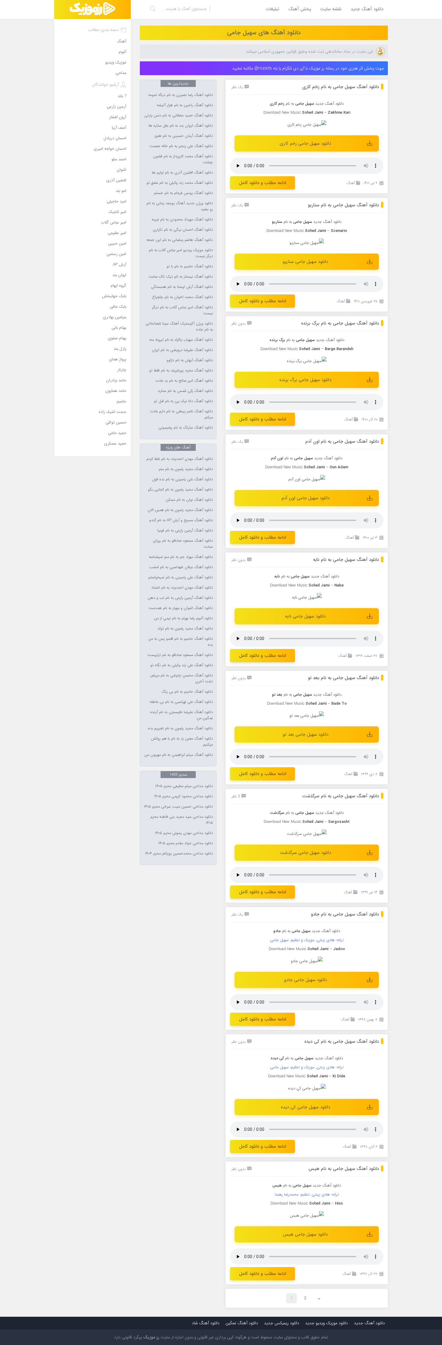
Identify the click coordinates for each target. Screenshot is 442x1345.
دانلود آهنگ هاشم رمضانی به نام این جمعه (179, 240)
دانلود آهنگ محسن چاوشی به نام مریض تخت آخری (181, 678)
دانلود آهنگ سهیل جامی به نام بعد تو (343, 678)
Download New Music (279, 349)
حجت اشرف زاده (112, 412)
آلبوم (122, 52)
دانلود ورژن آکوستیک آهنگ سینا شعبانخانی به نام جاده (179, 327)
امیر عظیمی (117, 233)
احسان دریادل (114, 138)
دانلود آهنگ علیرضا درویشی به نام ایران (182, 350)
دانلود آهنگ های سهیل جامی (264, 32)
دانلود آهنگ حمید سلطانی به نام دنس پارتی (178, 115)
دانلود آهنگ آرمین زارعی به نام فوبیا (185, 531)
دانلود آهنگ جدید (367, 9)
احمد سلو (119, 159)
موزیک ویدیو (115, 62)
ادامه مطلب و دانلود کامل (262, 182)
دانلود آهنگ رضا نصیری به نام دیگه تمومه (180, 95)
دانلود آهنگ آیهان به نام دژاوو (190, 360)
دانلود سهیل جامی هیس (305, 1234)
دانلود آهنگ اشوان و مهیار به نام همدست (181, 608)
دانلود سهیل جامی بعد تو (305, 734)
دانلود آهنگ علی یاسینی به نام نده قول (182, 479)
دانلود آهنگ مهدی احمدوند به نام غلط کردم (179, 459)
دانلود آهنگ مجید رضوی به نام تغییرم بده (180, 728)
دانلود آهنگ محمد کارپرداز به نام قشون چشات (183, 159)
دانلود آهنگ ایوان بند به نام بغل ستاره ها (181, 126)
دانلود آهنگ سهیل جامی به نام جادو (345, 914)
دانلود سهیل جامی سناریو (305, 261)
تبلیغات (272, 9)
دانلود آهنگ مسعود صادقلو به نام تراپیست (180, 655)
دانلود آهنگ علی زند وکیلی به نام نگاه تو (181, 665)
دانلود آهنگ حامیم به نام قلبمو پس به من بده (180, 642)
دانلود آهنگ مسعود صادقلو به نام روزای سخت (183, 544)
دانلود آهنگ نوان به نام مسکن (189, 500)
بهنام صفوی (117, 338)
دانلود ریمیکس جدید (281, 1323)
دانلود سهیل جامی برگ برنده (305, 379)
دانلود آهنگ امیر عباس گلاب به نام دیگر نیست (182, 310)
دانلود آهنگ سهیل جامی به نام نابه (346, 559)
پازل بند (120, 349)
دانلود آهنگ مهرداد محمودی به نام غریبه (182, 220)
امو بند (121, 191)
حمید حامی (117, 433)
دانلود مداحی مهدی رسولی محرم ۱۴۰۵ (184, 833)
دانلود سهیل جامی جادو (305, 979)
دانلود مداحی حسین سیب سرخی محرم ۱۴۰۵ (178, 807)
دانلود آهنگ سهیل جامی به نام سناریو (343, 205)
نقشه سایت (331, 9)
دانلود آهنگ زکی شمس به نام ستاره (185, 391)
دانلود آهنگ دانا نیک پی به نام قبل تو (183, 401)
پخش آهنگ (299, 9)
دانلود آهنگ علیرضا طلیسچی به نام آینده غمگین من (181, 715)
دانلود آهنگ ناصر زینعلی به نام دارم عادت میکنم (181, 414)
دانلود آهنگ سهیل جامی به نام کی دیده (341, 1041)
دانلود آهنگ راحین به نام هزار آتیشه (185, 105)
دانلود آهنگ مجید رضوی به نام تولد (185, 629)
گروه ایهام (118, 285)
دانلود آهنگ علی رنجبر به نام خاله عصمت (181, 146)
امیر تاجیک (117, 212)
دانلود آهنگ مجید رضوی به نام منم (186, 469)
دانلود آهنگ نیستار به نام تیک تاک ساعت (181, 277)
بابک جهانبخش (114, 296)
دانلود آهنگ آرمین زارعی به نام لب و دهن (180, 598)
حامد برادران (116, 380)
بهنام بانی (119, 328)
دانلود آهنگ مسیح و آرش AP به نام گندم (181, 520)
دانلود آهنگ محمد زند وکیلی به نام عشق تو (179, 183)
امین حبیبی (117, 243)
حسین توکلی (116, 422)
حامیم (121, 401)
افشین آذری (116, 180)
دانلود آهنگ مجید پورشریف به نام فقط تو (181, 371)
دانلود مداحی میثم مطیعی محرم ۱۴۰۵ (184, 786)
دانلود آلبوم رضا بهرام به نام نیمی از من (183, 618)
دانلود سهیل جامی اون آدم (305, 498)
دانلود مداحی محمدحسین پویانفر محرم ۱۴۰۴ (179, 854)
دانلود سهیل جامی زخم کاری (305, 143)
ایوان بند (119, 275)
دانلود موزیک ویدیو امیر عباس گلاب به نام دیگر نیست (181, 253)
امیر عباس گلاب (113, 222)
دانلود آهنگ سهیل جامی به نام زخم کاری (340, 87)
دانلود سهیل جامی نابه (305, 616)
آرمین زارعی (116, 106)
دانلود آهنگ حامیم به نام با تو (190, 266)
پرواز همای (117, 359)
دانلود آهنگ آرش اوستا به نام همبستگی (182, 287)
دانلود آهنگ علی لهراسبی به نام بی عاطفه (181, 702)
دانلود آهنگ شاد (205, 1323)
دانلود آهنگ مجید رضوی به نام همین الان (180, 510)
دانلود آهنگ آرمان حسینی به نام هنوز (184, 136)
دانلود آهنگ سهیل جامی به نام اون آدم (342, 441)
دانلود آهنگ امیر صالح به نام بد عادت (184, 381)
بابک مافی (118, 306)
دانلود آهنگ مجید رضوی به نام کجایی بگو (180, 490)
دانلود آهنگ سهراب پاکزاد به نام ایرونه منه (181, 340)
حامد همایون (115, 391)
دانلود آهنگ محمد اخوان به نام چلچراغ (182, 297)
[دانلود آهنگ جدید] (92, 9)
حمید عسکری (115, 443)
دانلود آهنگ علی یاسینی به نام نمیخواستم (180, 577)
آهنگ (350, 183)
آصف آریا (119, 128)
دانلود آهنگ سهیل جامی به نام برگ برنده (340, 323)
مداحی (120, 73)
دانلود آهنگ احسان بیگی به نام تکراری (183, 230)
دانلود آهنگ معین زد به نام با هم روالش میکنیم (182, 742)
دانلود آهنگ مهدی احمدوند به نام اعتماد (182, 588)
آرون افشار (117, 117)
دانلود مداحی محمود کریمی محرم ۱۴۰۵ (183, 796)
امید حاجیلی (116, 201)
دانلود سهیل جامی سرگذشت (305, 852)
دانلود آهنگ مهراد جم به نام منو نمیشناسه (181, 557)
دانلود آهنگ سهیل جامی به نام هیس (343, 1168)
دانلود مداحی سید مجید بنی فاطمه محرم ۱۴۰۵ (181, 820)
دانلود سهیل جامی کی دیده (305, 1107)
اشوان (121, 170)
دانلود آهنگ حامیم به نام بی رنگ (187, 692)
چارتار (121, 370)
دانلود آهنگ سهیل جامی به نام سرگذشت (340, 796)
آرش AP (119, 264)
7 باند (122, 96)
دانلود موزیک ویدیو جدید (326, 1323)
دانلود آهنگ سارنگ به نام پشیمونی (185, 428)
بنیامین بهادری (114, 317)
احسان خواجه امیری (110, 149)
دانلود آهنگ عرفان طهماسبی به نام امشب (181, 567)
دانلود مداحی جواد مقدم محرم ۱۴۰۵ (185, 843)
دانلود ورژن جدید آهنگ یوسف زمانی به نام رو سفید (179, 206)
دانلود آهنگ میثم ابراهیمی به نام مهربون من (178, 755)
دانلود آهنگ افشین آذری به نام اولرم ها (182, 173)
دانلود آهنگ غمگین (242, 1323)
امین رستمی (116, 254)
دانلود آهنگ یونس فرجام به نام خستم (183, 193)
